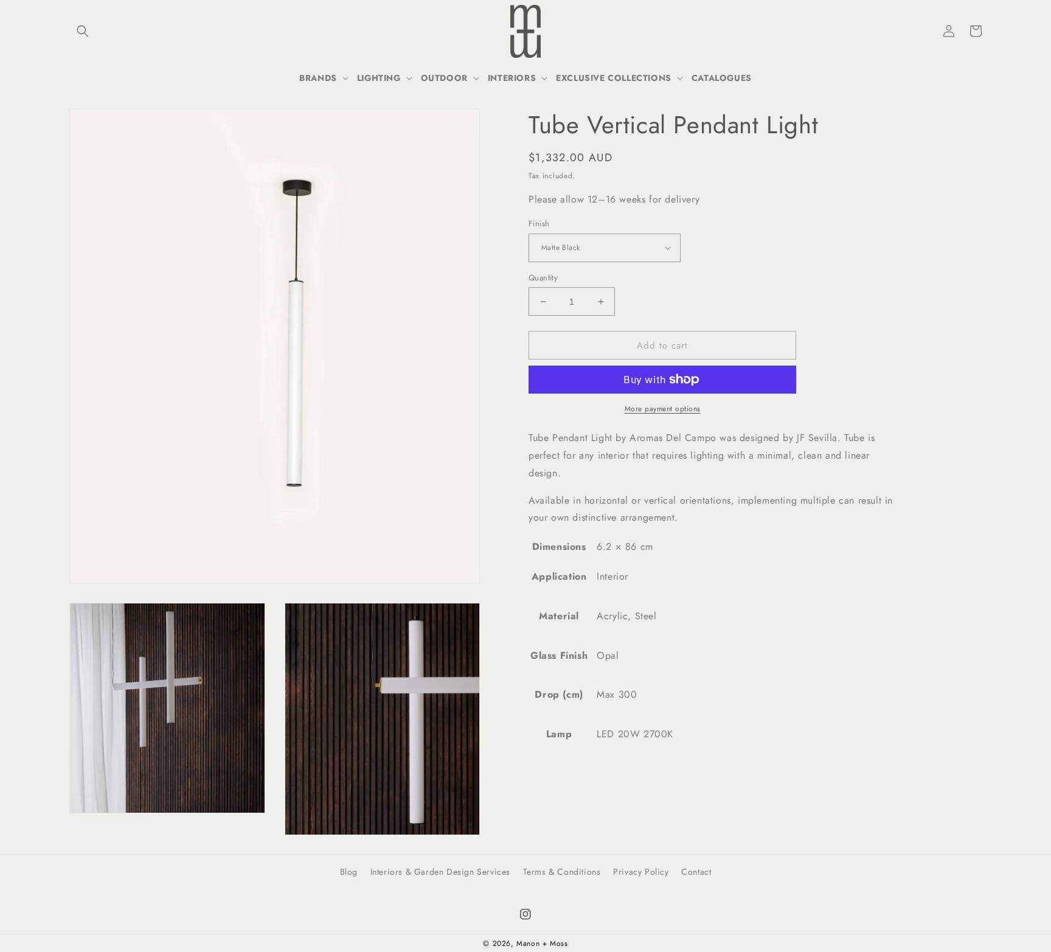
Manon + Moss (541, 943)
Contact (696, 872)
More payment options (663, 408)
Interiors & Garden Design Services (440, 872)
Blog (349, 872)
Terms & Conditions (562, 872)
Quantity (543, 277)
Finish (539, 223)
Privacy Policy (640, 872)
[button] (82, 31)
